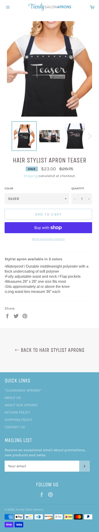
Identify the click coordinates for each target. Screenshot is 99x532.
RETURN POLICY (17, 412)
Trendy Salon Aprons (29, 509)
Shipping (30, 176)
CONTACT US (15, 427)
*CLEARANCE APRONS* (23, 390)
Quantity (77, 188)
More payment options (48, 239)
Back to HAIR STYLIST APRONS (51, 350)
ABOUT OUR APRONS (21, 405)
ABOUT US (13, 397)
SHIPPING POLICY (18, 419)
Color (9, 188)
